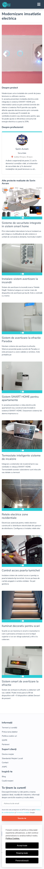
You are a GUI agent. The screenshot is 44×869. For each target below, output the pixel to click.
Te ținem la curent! (14, 787)
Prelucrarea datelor (10, 732)
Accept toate (22, 845)
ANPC (4, 767)
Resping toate (22, 853)
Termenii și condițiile (23, 812)
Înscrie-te (22, 818)
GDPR (4, 740)
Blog (4, 776)
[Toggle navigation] (39, 4)
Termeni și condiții (9, 727)
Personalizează (22, 860)
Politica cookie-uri (9, 736)
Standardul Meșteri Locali (12, 758)
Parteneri (6, 744)
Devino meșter (8, 754)
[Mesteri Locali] (6, 4)
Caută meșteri (7, 781)
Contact (5, 762)
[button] (5, 54)
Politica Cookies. (13, 838)
